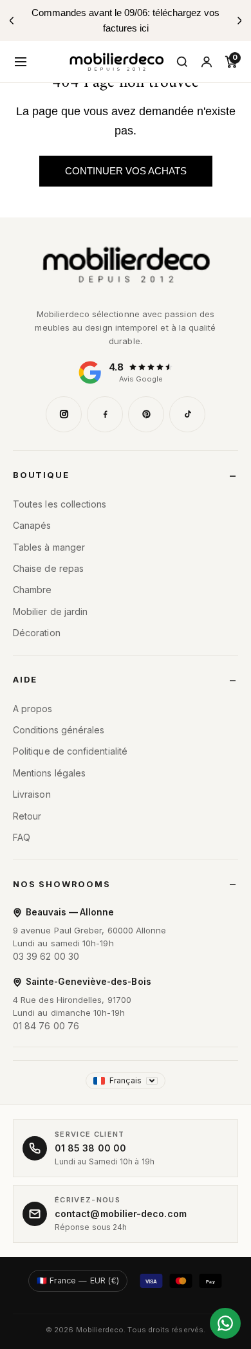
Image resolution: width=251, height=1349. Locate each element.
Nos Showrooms (62, 884)
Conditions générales (58, 729)
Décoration (36, 632)
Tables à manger (49, 547)
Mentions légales (49, 772)
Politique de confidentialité (70, 751)
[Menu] (20, 62)
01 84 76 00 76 (46, 1025)
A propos (33, 708)
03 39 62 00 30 (46, 956)
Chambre (32, 589)
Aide (25, 679)
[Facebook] (105, 414)
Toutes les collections (60, 504)
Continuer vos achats (126, 170)
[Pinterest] (146, 414)
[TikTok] (187, 414)
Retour (27, 816)
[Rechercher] (182, 62)
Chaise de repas (48, 568)
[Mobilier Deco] (125, 265)
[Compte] (206, 62)
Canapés (32, 525)
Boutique (41, 475)
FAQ (21, 837)
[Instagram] (64, 414)
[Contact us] (225, 1323)
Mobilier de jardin (50, 611)
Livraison (32, 794)
